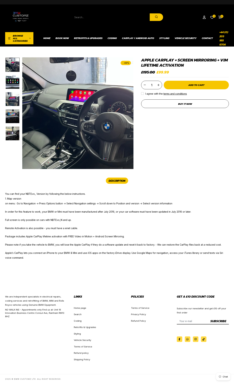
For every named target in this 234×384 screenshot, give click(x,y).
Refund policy (81, 353)
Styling (164, 38)
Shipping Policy (82, 359)
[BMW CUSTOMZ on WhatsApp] (187, 339)
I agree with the (166, 93)
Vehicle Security (186, 38)
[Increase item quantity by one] (158, 85)
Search (78, 314)
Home (46, 38)
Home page (80, 308)
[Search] (156, 17)
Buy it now (185, 104)
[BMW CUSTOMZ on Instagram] (195, 339)
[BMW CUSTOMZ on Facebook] (179, 339)
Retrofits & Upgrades (88, 38)
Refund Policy (138, 320)
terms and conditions (175, 93)
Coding (112, 38)
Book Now (62, 38)
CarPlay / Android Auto (138, 38)
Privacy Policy (138, 314)
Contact (207, 38)
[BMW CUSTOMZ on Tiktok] (203, 339)
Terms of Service (83, 346)
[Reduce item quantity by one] (144, 85)
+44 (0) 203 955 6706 (223, 38)
